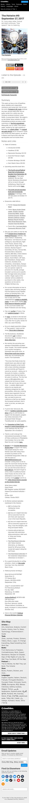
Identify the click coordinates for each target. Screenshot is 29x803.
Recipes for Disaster (17, 655)
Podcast (5, 661)
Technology (6, 632)
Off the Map (21, 659)
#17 (9, 521)
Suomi (23, 682)
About (16, 6)
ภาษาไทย (15, 696)
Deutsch (23, 677)
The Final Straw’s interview (16, 541)
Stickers (23, 638)
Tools (13, 4)
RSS (9, 624)
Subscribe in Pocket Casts (19, 68)
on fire (13, 311)
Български (11, 684)
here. (22, 186)
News (22, 629)
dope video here (10, 340)
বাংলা (15, 694)
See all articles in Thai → (9, 9)
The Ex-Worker (7, 664)
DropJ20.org (9, 470)
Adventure (9, 627)
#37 (9, 506)
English (4, 677)
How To (16, 629)
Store (25, 4)
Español (10, 677)
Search (3, 6)
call (14, 336)
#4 (20, 530)
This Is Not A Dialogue (16, 330)
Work (16, 652)
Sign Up (24, 765)
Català (17, 698)
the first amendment (17, 123)
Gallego (4, 700)
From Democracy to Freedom (12, 650)
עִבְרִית (9, 696)
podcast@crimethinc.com (13, 60)
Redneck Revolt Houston (16, 219)
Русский (5, 682)
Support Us (25, 1)
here (8, 317)
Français (5, 680)
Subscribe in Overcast (10, 68)
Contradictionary (8, 652)
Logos (15, 641)
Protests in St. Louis (14, 109)
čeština (12, 687)
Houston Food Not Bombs (16, 223)
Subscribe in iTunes (19, 65)
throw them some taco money (15, 353)
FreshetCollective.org (12, 295)
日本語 (4, 684)
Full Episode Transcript (9, 95)
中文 (17, 684)
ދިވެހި (21, 698)
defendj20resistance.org (13, 459)
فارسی (16, 689)
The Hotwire (10, 666)
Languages (9, 6)
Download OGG (10, 91)
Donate (7, 445)
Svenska (20, 694)
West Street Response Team (17, 221)
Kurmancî (11, 700)
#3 (15, 530)
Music (9, 641)
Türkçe (10, 689)
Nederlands (6, 691)
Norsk (18, 700)
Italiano (16, 677)
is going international (17, 426)
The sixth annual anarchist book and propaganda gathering (17, 192)
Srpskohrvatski (16, 691)
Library (8, 4)
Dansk (4, 696)
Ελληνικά (17, 682)
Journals (9, 638)
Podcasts (19, 4)
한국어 (4, 694)
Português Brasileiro (16, 680)
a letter (16, 478)
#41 (9, 513)
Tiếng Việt (10, 698)
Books (3, 4)
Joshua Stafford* (10, 597)
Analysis (17, 627)
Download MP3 (9, 88)
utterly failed (14, 129)
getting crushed (13, 313)
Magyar (4, 689)
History (9, 629)
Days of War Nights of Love (11, 657)
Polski (11, 682)
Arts (3, 627)
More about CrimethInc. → (17, 733)
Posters (16, 638)
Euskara (18, 687)
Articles (5, 625)
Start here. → (22, 742)
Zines (3, 638)
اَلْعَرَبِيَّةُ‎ (24, 691)
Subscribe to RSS (10, 65)
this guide (21, 563)
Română (10, 694)
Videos (4, 641)
